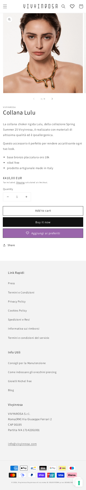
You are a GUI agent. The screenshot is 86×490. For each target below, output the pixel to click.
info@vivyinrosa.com (22, 444)
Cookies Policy (17, 310)
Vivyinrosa (22, 482)
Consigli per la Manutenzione (27, 363)
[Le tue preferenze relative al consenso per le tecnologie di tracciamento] (79, 483)
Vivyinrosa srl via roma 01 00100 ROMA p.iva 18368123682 (51, 482)
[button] (5, 6)
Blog (11, 390)
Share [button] (11, 245)
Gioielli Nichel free (20, 381)
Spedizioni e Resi (19, 319)
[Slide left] (34, 98)
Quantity (8, 189)
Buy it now (43, 222)
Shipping (20, 182)
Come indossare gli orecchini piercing (32, 372)
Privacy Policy (16, 301)
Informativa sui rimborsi (23, 328)
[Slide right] (52, 98)
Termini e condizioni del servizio (28, 338)
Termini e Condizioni (21, 292)
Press (11, 283)
